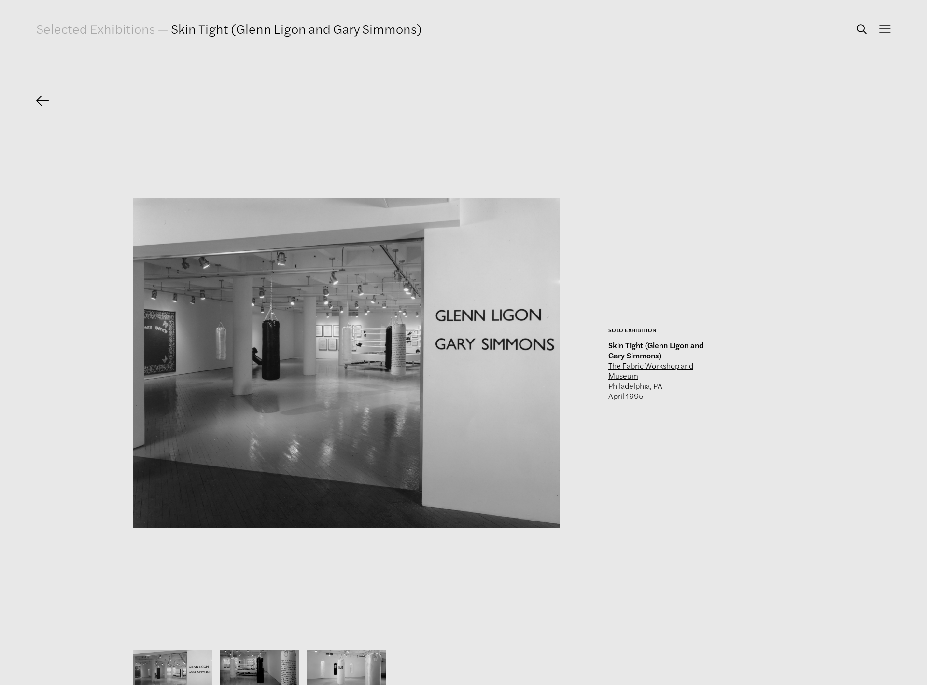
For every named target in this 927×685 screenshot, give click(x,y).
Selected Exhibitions (95, 28)
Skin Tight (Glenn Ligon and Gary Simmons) (296, 28)
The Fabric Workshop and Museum (650, 370)
